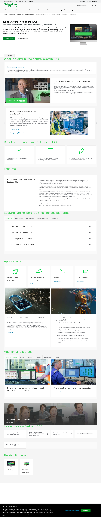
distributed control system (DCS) (15, 67)
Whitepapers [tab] (48, 357)
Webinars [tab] (38, 357)
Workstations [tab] (30, 218)
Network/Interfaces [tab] (42, 218)
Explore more (10, 283)
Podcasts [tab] (29, 357)
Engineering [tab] (55, 218)
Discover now (9, 422)
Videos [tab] (57, 357)
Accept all (85, 510)
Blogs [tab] (22, 357)
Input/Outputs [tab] (19, 218)
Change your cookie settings (71, 510)
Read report (14, 130)
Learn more (10, 332)
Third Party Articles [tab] (11, 357)
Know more (10, 394)
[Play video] (27, 90)
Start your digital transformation (19, 133)
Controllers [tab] (9, 218)
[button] (4, 123)
